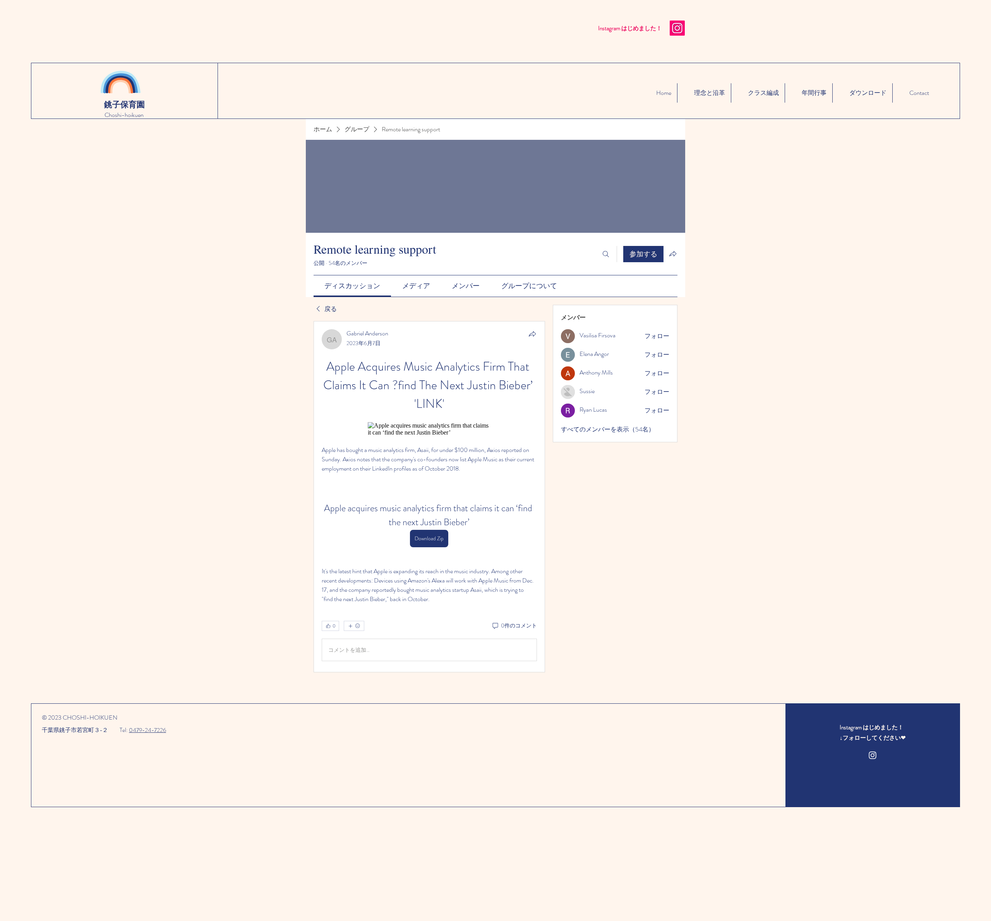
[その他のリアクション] (354, 626)
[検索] (605, 254)
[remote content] (429, 429)
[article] (429, 496)
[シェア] (532, 334)
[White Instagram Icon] (873, 755)
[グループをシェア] (672, 253)
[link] (352, 286)
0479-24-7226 (147, 730)
